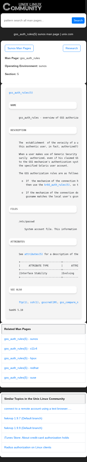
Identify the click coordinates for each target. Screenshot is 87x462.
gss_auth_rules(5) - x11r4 (20, 348)
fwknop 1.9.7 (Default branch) (23, 418)
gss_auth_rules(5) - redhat (21, 367)
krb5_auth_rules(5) (57, 184)
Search (78, 20)
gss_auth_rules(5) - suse (20, 377)
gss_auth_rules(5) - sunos (21, 338)
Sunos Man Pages (19, 48)
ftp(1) (23, 302)
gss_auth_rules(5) (21, 92)
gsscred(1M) (49, 302)
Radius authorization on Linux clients (27, 447)
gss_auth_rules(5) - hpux (20, 358)
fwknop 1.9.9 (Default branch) (23, 428)
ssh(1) (34, 302)
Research (72, 48)
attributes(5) (33, 254)
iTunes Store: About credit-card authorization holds (36, 437)
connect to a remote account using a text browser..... (37, 408)
